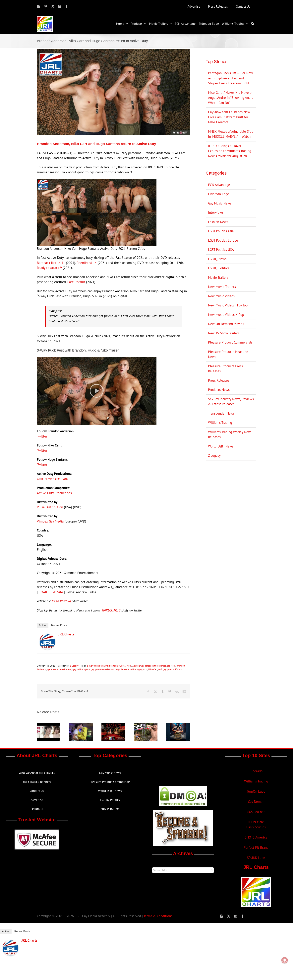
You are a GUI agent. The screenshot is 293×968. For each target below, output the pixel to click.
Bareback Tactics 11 (51, 263)
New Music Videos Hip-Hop (228, 305)
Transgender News (221, 413)
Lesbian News (218, 222)
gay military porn (81, 669)
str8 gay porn (165, 669)
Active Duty (138, 665)
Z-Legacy (74, 665)
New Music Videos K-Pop (226, 314)
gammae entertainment (59, 669)
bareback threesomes (155, 665)
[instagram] (59, 6)
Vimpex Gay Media (50, 521)
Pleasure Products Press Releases (225, 368)
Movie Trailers (218, 277)
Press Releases (218, 380)
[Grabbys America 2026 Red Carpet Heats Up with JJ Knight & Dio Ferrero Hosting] (113, 725)
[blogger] (38, 6)
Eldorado (256, 771)
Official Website (48, 479)
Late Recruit (76, 282)
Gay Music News (219, 203)
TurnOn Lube (256, 791)
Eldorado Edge (218, 194)
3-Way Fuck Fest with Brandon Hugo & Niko (109, 665)
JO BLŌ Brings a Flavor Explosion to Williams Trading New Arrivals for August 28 (229, 151)
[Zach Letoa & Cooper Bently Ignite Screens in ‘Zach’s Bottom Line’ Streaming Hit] (81, 725)
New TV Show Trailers (223, 333)
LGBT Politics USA (221, 249)
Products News (219, 389)
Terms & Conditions (158, 916)
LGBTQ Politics (218, 268)
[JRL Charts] (47, 636)
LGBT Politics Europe (223, 240)
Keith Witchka (61, 601)
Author (42, 625)
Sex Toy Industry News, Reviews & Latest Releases (231, 401)
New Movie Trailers (222, 286)
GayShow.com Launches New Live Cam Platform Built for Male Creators (229, 117)
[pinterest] (45, 6)
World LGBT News (220, 446)
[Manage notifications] (284, 960)
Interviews (215, 212)
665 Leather (256, 812)
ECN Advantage (219, 185)
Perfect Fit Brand (256, 847)
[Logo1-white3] (45, 17)
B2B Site (56, 592)
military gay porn (138, 669)
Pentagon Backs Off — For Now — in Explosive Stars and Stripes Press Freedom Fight (230, 78)
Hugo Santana (122, 669)
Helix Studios (256, 827)
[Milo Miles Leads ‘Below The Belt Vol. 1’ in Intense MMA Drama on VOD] (178, 725)
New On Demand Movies (226, 324)
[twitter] (52, 6)
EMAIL (43, 592)
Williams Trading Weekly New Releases (229, 434)
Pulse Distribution (50, 507)
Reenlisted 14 (87, 263)
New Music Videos (221, 296)
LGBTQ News (217, 259)
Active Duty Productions (54, 493)
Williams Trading (220, 422)
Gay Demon (256, 801)
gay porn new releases (102, 669)
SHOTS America (256, 837)
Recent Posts (59, 625)
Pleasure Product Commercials (230, 342)
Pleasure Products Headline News (228, 354)
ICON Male (256, 822)
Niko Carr (152, 669)
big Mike (171, 665)
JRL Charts (66, 634)
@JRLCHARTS (110, 610)
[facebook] (66, 6)
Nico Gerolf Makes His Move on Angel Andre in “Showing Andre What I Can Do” (231, 97)
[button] (253, 23)
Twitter (42, 436)
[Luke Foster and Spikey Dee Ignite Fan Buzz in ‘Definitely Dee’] (48, 725)
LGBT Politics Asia (221, 231)
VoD (65, 479)
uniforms (177, 669)
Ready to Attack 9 (49, 268)
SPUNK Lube (256, 857)
